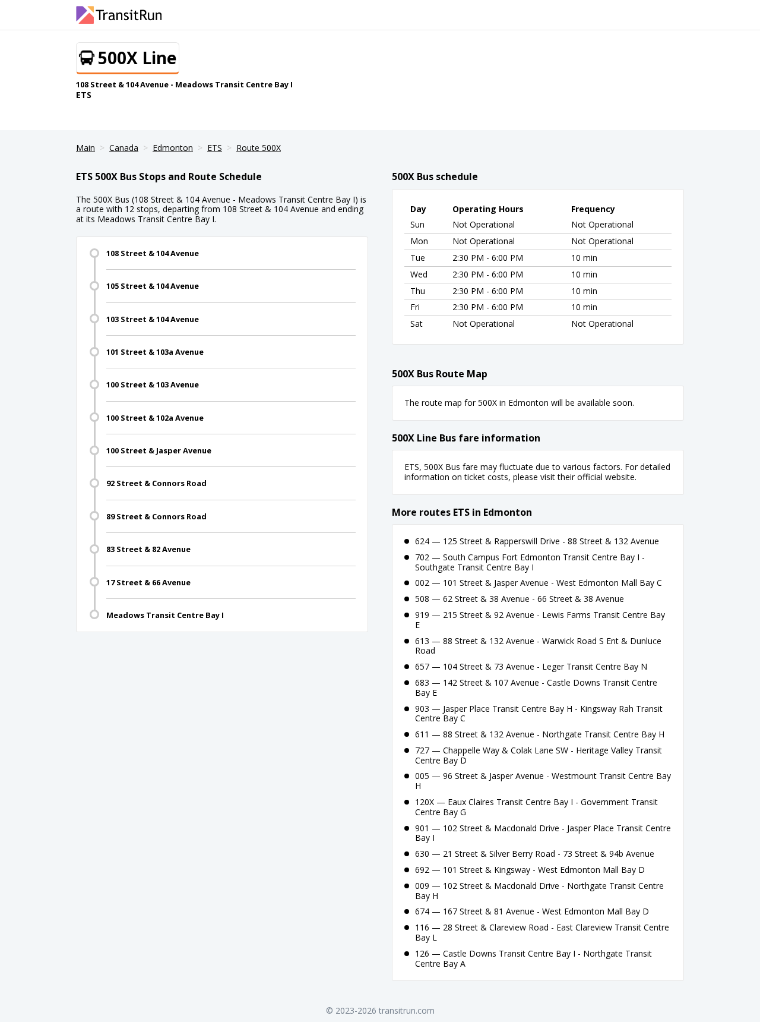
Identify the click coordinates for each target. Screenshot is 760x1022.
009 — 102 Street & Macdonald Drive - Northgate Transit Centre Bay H (539, 890)
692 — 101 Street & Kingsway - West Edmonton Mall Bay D (530, 869)
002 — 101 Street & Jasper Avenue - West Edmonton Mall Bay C (538, 582)
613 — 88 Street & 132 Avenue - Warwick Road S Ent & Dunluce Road (538, 646)
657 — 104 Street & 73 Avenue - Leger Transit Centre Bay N (531, 666)
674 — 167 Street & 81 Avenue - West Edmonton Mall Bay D (532, 911)
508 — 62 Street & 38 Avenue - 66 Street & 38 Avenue (519, 598)
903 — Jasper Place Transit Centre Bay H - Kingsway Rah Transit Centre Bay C (539, 713)
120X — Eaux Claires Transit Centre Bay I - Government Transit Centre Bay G (536, 807)
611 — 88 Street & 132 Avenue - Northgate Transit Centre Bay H (539, 734)
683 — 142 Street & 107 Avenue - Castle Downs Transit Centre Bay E (536, 687)
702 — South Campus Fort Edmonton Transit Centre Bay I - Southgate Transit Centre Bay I (530, 562)
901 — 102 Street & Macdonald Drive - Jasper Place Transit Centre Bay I (543, 833)
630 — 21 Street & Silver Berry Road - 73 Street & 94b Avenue (534, 853)
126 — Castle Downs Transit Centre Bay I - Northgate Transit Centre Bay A (533, 958)
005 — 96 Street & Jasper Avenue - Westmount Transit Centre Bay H (543, 780)
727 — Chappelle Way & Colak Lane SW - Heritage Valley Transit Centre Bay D (538, 755)
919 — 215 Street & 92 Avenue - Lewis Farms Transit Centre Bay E (540, 619)
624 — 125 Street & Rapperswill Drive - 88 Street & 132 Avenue (537, 541)
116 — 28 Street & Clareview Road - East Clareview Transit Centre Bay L (542, 932)
